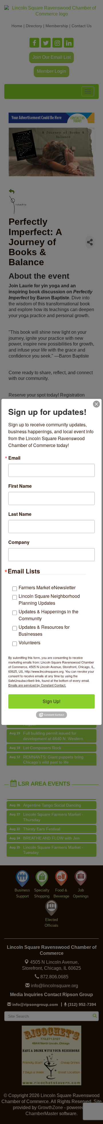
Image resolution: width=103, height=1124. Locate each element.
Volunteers (29, 642)
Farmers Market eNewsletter (47, 587)
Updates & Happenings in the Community (48, 615)
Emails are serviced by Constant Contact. (37, 685)
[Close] (96, 404)
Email (14, 458)
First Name (20, 486)
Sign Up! (51, 701)
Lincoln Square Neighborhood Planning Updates (49, 599)
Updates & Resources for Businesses (44, 630)
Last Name (19, 514)
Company (18, 542)
